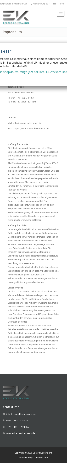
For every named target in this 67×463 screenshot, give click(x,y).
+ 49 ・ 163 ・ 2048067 (17, 426)
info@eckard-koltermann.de (21, 414)
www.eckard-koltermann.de (20, 433)
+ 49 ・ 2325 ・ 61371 (17, 420)
